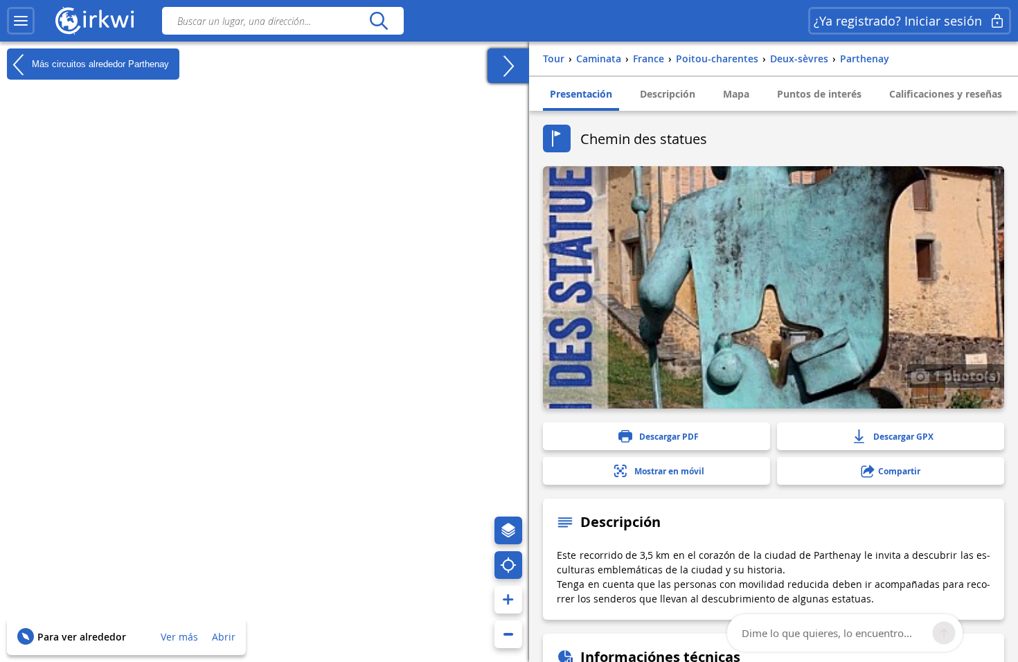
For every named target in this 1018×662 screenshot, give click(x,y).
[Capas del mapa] (508, 530)
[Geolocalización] (508, 565)
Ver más (179, 636)
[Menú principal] (21, 21)
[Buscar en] (378, 21)
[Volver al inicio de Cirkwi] (94, 21)
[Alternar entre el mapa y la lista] (508, 65)
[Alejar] (508, 634)
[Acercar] (508, 600)
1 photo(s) (965, 375)
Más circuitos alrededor (99, 63)
